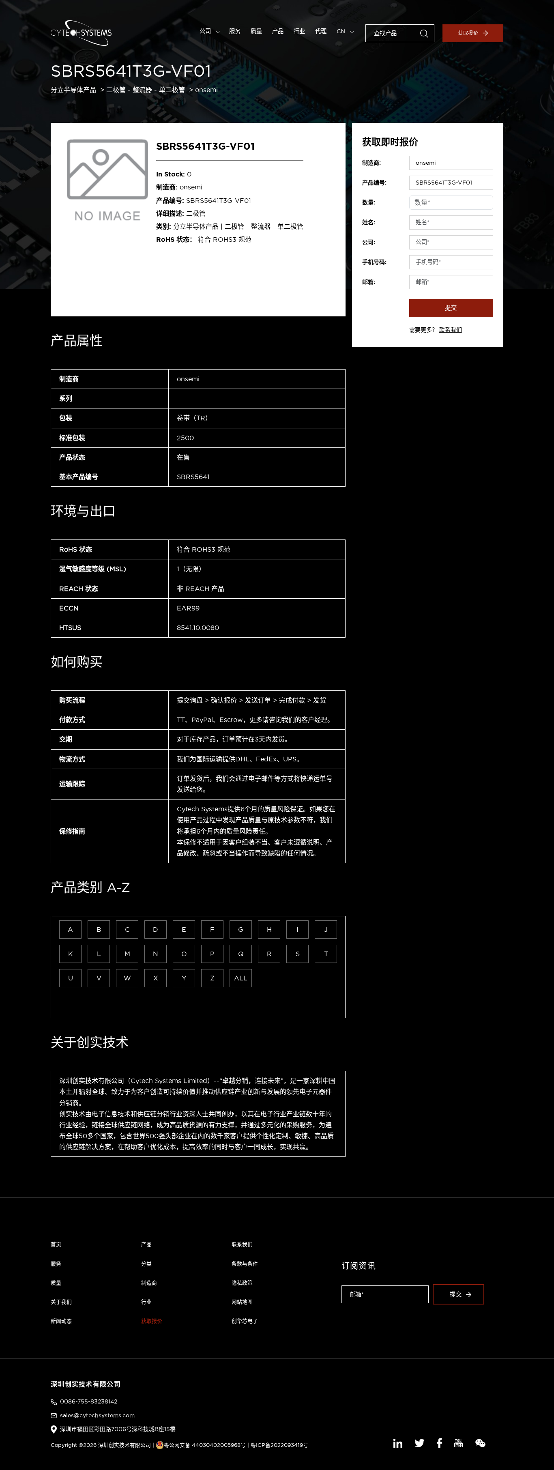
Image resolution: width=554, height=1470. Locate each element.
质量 (256, 31)
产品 (277, 31)
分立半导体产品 (73, 89)
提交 (451, 308)
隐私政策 (242, 1282)
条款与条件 (245, 1263)
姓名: (368, 222)
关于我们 (61, 1302)
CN (342, 31)
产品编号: (374, 182)
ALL (240, 978)
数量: (368, 202)
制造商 (149, 1282)
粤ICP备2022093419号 (279, 1445)
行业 (299, 31)
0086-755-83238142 (88, 1401)
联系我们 (450, 330)
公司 (206, 31)
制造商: (371, 162)
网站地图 (242, 1302)
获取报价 (468, 33)
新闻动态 (61, 1321)
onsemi (206, 89)
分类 (146, 1263)
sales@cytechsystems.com (97, 1415)
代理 (320, 31)
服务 (234, 31)
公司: (368, 242)
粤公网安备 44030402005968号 (205, 1445)
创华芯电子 (245, 1321)
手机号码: (374, 262)
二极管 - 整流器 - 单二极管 (145, 89)
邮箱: (368, 282)
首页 (56, 1244)
